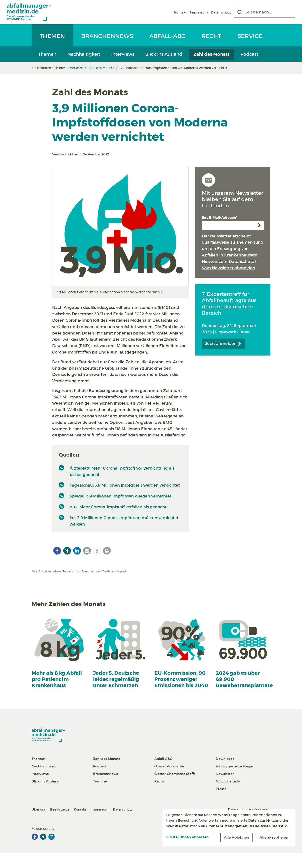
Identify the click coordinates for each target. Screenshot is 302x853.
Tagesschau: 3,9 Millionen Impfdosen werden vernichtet (125, 485)
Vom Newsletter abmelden (228, 268)
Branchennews (107, 36)
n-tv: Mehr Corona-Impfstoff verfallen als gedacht (118, 507)
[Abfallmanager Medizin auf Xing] (43, 837)
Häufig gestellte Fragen (235, 766)
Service (249, 36)
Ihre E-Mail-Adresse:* (219, 217)
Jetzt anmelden (221, 343)
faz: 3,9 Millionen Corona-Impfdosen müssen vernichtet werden (124, 521)
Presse (221, 789)
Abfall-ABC (167, 36)
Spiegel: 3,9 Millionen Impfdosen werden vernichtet (120, 496)
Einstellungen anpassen (187, 837)
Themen (52, 36)
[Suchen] (239, 12)
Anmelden (259, 225)
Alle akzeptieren (274, 837)
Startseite (75, 68)
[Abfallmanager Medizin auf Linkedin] (51, 837)
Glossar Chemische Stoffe (175, 774)
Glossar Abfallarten (169, 766)
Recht (211, 36)
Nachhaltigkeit (83, 54)
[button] (57, 551)
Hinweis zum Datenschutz (228, 261)
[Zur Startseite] (29, 12)
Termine (100, 781)
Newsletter (225, 774)
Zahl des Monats (211, 54)
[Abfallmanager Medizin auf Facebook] (35, 837)
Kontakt (180, 12)
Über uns (39, 809)
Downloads (225, 759)
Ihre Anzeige (59, 809)
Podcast (249, 54)
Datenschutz (221, 12)
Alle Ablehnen (236, 837)
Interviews (122, 54)
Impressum (199, 12)
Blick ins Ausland (163, 54)
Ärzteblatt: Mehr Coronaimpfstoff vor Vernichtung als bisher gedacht (122, 471)
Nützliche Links (228, 781)
